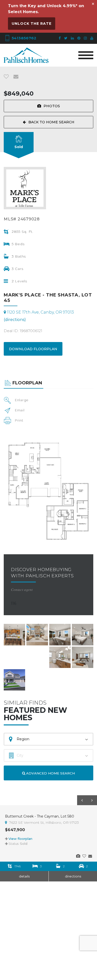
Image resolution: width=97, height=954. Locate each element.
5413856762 (23, 38)
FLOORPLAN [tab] (27, 383)
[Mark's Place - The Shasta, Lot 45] (14, 634)
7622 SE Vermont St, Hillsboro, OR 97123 (43, 822)
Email (20, 410)
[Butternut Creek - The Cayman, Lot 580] (78, 856)
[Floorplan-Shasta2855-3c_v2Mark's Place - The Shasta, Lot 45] (48, 488)
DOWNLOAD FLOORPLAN (33, 349)
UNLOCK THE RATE (31, 23)
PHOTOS (52, 106)
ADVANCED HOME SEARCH (50, 773)
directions (73, 876)
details (24, 876)
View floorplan (20, 839)
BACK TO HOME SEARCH (51, 122)
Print (19, 420)
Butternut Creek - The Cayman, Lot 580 (39, 816)
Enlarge (22, 400)
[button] (82, 800)
